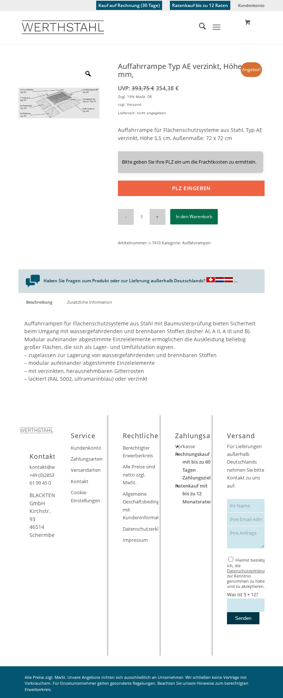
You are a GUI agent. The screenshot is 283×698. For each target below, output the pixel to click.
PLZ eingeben (191, 188)
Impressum (135, 540)
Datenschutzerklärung (140, 529)
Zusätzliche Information (89, 302)
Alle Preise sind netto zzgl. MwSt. (139, 474)
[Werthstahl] (62, 27)
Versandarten (86, 470)
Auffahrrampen (196, 242)
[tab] (39, 302)
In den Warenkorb (194, 216)
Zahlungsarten (86, 459)
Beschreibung (39, 302)
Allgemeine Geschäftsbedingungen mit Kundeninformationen (140, 506)
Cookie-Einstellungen (85, 496)
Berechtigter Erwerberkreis (138, 451)
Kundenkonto (251, 5)
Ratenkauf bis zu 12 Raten (200, 5)
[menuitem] (129, 5)
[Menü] (217, 27)
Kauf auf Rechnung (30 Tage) (129, 5)
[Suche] (199, 27)
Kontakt (79, 481)
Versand (134, 104)
